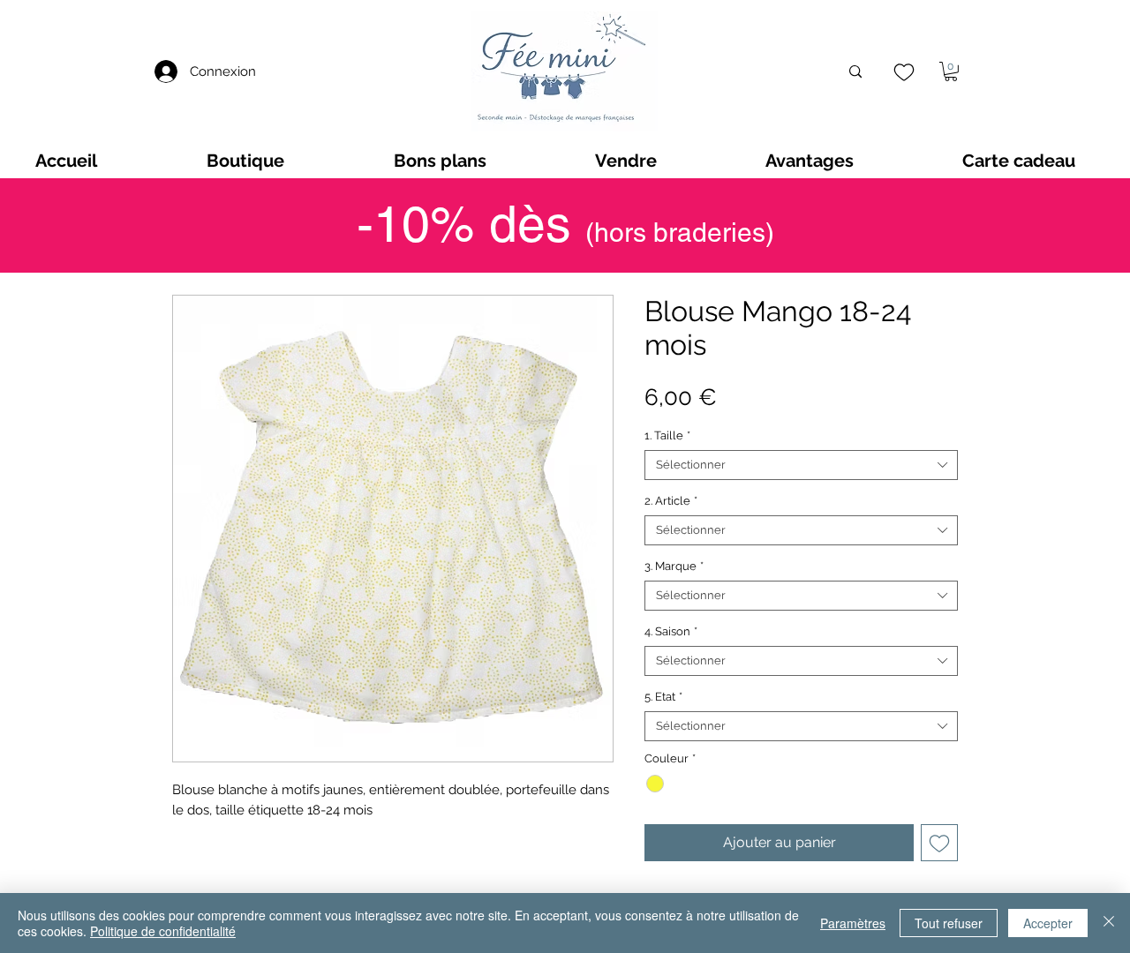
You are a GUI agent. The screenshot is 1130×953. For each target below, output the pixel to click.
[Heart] (903, 71)
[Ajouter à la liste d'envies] (939, 842)
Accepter (1048, 923)
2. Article (670, 500)
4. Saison (670, 631)
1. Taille (667, 435)
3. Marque (674, 566)
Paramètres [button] (852, 923)
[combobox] (801, 465)
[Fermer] (1108, 923)
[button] (950, 71)
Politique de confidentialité (163, 931)
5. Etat (663, 696)
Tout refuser (949, 923)
